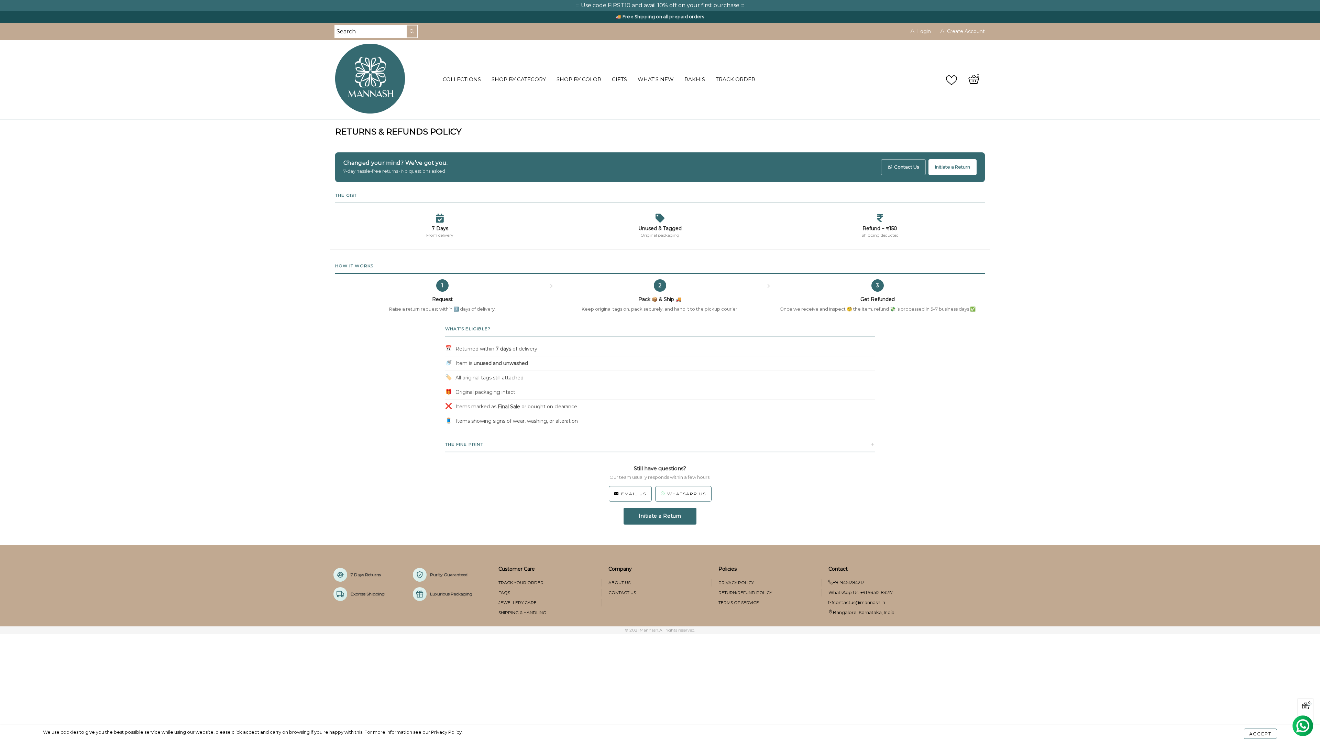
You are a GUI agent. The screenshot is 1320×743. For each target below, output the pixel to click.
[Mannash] (385, 79)
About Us (619, 582)
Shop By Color (579, 79)
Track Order (735, 79)
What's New (656, 79)
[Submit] (412, 31)
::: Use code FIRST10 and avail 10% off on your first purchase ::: (660, 5)
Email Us (633, 493)
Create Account (966, 31)
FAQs (504, 592)
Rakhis (694, 79)
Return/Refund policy (745, 592)
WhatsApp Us (686, 493)
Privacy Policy (736, 582)
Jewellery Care (517, 602)
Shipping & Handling (522, 612)
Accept (1260, 733)
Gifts (619, 79)
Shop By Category (519, 79)
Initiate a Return (952, 167)
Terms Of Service (738, 602)
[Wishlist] (952, 80)
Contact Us (906, 167)
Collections (462, 79)
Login (924, 31)
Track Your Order (520, 582)
